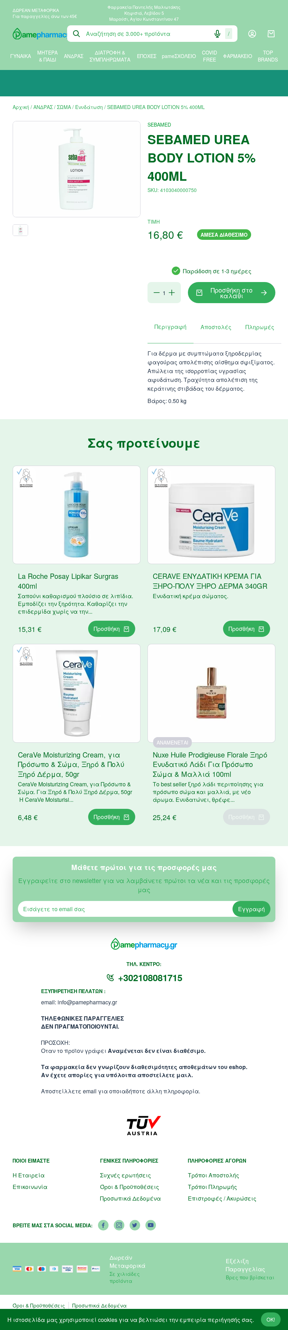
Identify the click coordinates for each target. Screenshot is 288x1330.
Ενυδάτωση (89, 106)
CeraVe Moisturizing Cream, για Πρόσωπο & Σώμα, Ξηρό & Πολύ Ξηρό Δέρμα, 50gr (71, 764)
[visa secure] (69, 1269)
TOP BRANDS (268, 56)
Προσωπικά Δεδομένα (130, 1198)
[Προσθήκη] (171, 292)
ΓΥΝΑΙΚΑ (20, 55)
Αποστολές (216, 327)
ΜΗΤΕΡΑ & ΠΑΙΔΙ (47, 56)
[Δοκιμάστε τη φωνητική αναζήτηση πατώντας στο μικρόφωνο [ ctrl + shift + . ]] (217, 34)
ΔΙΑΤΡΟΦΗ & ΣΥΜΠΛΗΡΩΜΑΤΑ (110, 56)
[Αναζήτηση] (76, 34)
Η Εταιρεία (29, 1175)
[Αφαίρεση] (156, 292)
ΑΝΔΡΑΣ (73, 55)
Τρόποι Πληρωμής (212, 1187)
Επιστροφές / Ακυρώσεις (222, 1198)
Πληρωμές (260, 327)
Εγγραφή (251, 909)
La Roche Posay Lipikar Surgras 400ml (68, 581)
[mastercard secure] (84, 1269)
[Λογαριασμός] (252, 34)
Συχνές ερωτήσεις (125, 1175)
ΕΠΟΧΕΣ (146, 55)
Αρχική (21, 106)
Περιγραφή (170, 326)
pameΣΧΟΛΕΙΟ (179, 55)
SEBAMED (159, 124)
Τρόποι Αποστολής (213, 1175)
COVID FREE (209, 56)
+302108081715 (150, 977)
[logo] (35, 34)
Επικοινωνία (30, 1187)
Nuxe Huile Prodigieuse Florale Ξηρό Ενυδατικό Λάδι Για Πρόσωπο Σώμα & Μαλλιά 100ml (210, 764)
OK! (271, 1319)
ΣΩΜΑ (64, 106)
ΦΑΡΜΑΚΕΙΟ (237, 55)
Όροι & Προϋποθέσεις (129, 1187)
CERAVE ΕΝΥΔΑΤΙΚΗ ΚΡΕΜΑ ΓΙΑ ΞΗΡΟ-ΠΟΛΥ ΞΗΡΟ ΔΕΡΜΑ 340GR (210, 581)
